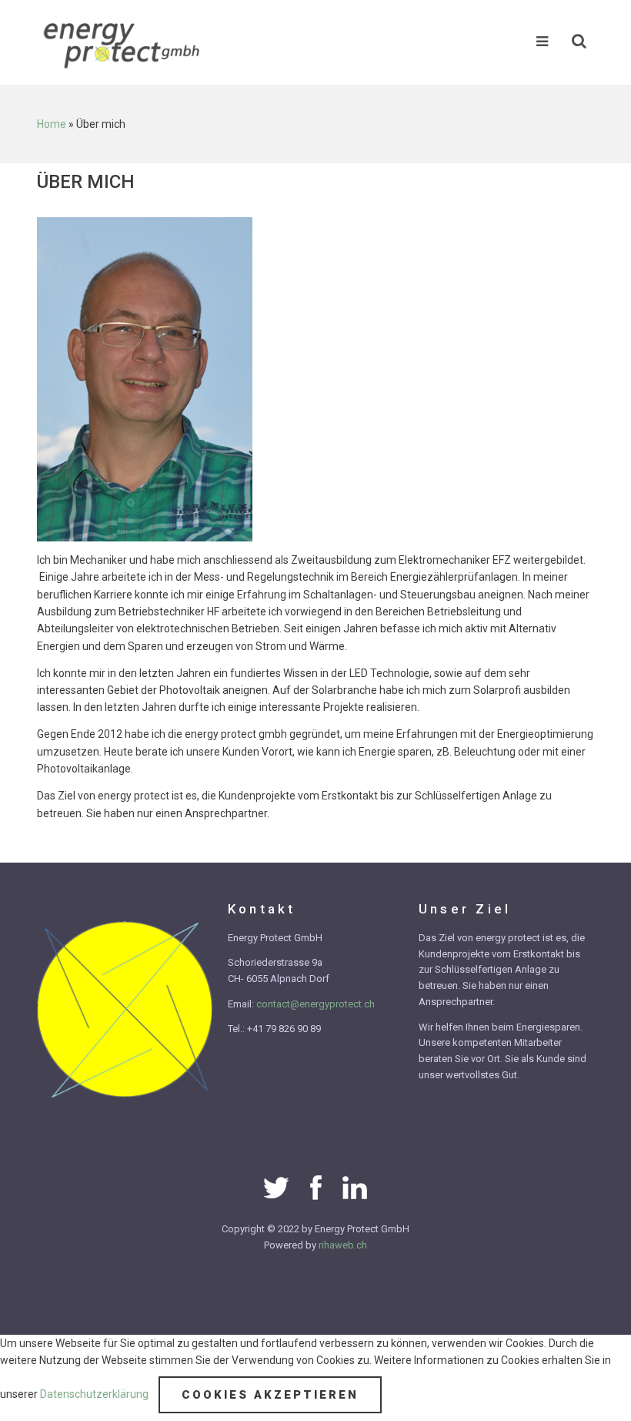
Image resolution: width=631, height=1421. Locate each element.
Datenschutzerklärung (95, 1394)
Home (51, 124)
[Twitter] (276, 1187)
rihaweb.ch (343, 1245)
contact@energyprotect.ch (315, 1004)
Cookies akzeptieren (270, 1395)
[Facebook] (315, 1187)
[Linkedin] (354, 1187)
